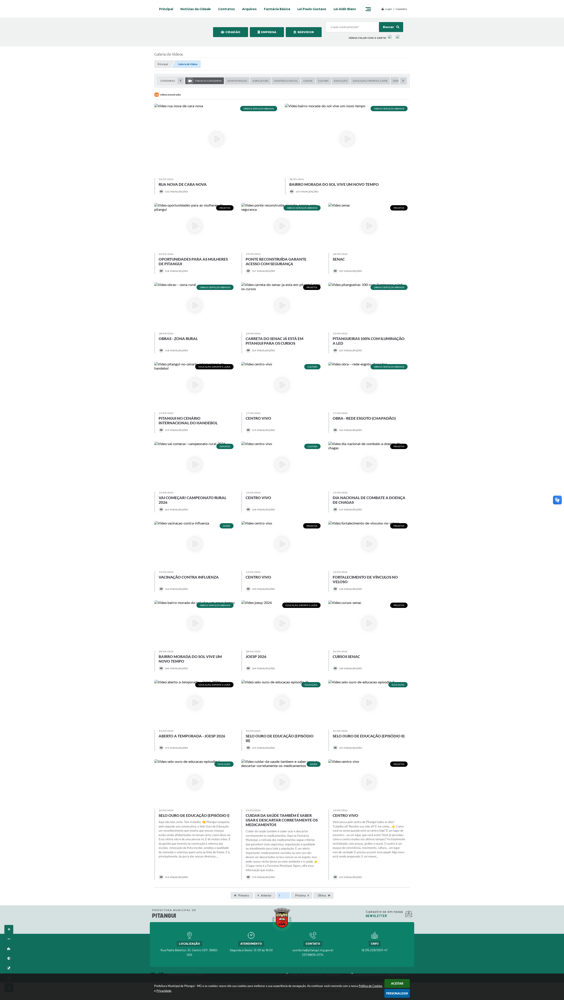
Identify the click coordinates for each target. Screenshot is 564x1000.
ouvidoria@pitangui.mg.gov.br (313, 950)
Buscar (389, 27)
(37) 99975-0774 (312, 955)
